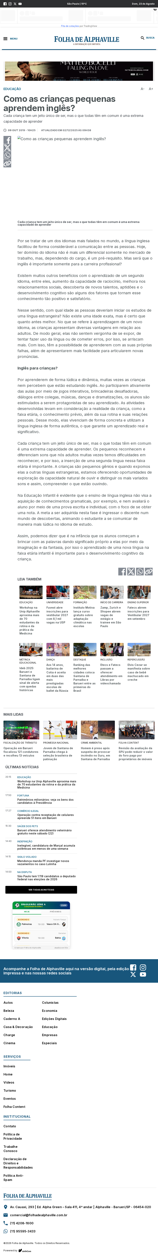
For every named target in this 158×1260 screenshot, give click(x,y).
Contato (9, 1126)
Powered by (10, 1250)
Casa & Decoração (18, 1027)
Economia (49, 1011)
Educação (50, 1027)
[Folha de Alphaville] (66, 41)
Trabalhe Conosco (10, 1149)
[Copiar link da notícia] (7, 163)
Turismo (9, 1090)
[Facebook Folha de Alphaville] (5, 3)
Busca (150, 37)
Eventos (9, 1099)
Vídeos (8, 1082)
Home (8, 1074)
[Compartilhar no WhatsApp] (7, 155)
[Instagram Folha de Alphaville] (10, 3)
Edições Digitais (54, 1019)
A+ (151, 89)
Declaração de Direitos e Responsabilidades (18, 1163)
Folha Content (14, 1107)
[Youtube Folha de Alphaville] (20, 3)
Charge (9, 1035)
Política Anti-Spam (13, 1178)
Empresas (49, 1035)
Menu (14, 38)
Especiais (49, 1043)
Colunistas (50, 1002)
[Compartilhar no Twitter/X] (7, 148)
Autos (8, 1002)
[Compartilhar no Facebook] (7, 140)
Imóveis (9, 1066)
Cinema (9, 1043)
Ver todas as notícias (41, 890)
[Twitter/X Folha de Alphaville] (15, 3)
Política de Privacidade (12, 1136)
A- (143, 89)
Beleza (8, 1011)
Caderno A (11, 1019)
